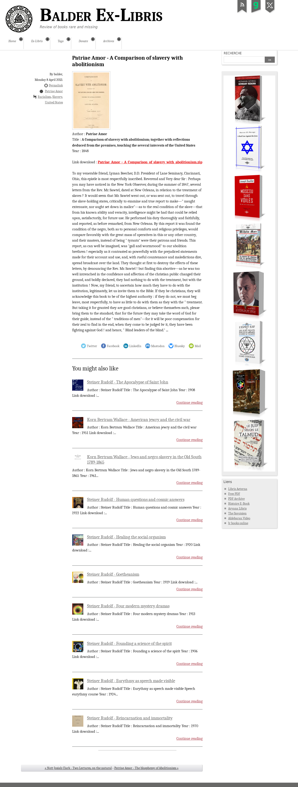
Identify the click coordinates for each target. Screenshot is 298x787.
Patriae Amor (54, 91)
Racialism (44, 97)
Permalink (56, 85)
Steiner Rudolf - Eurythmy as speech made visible (131, 680)
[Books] (249, 470)
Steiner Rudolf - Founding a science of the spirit (129, 643)
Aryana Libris (237, 508)
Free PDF (234, 494)
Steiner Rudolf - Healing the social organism (126, 537)
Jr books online (238, 523)
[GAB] (256, 12)
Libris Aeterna (237, 489)
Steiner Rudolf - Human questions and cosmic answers (135, 499)
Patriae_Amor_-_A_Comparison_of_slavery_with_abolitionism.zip (150, 162)
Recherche (233, 53)
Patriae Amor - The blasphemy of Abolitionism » (146, 768)
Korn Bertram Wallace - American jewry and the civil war (138, 419)
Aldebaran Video (239, 518)
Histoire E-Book (239, 504)
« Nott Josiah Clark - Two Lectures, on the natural (78, 768)
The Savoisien (237, 513)
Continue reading (189, 402)
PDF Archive (236, 499)
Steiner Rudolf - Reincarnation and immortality (130, 718)
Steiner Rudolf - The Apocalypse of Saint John (127, 382)
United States (54, 102)
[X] (270, 12)
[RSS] (242, 12)
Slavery (57, 97)
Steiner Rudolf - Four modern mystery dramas (128, 606)
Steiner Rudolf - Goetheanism (113, 574)
